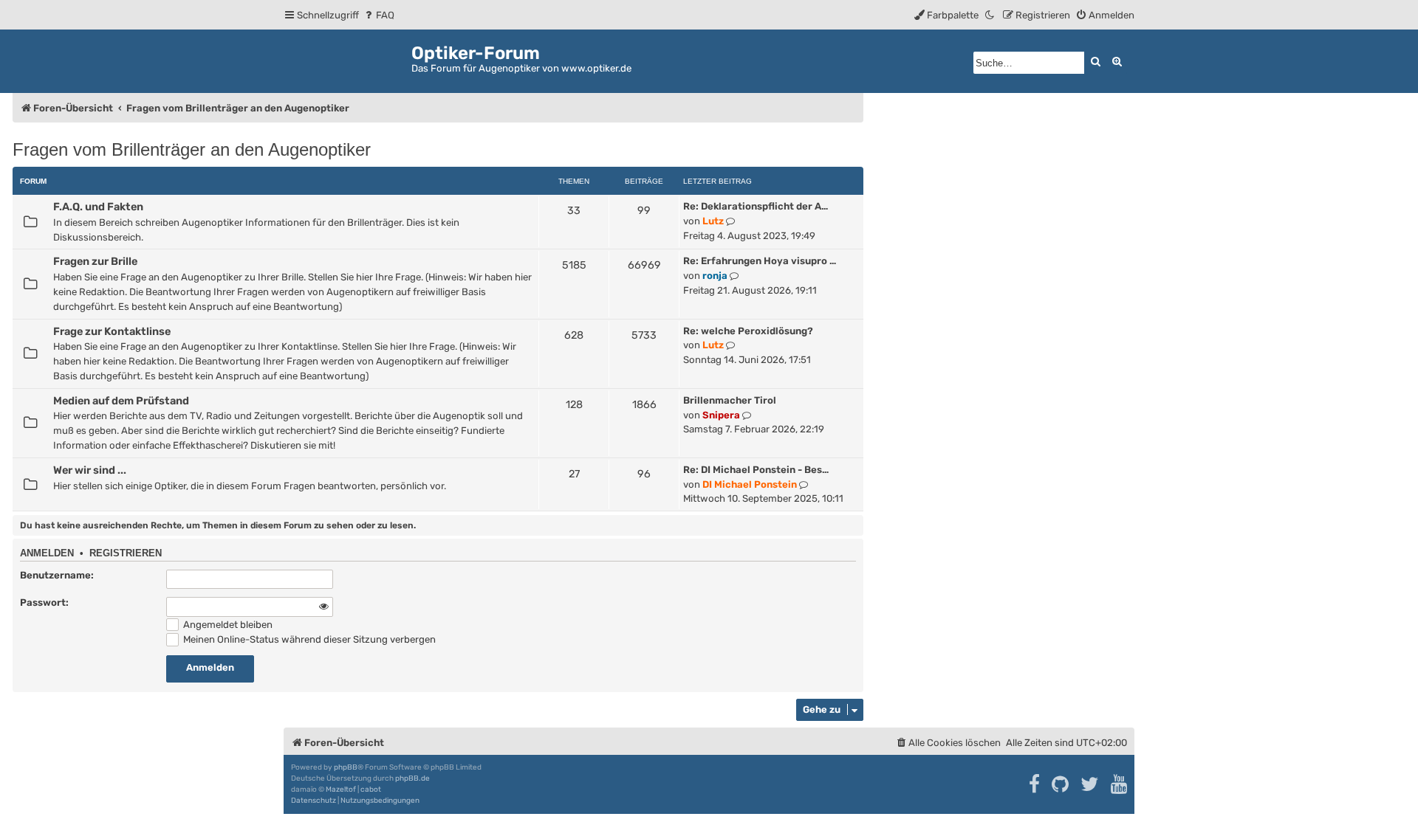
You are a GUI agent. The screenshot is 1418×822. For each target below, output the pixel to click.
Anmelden (47, 553)
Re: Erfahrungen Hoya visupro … (759, 260)
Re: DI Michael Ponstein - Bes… (756, 469)
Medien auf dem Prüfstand (121, 400)
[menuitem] (378, 15)
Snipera (721, 415)
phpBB (345, 767)
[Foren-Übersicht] (347, 58)
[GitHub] (1061, 784)
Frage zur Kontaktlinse (112, 331)
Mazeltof (341, 789)
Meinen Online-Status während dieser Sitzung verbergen (308, 639)
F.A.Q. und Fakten (98, 206)
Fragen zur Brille (95, 261)
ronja (714, 275)
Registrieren (125, 553)
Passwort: (44, 602)
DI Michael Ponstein (749, 484)
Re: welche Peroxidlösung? (748, 330)
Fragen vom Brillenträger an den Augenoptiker (192, 149)
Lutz (713, 221)
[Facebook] (1035, 784)
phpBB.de (412, 778)
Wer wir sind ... (89, 470)
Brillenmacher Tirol (729, 400)
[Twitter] (1090, 784)
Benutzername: (57, 575)
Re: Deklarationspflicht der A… (755, 206)
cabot (370, 789)
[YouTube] (1120, 784)
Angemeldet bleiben (227, 624)
